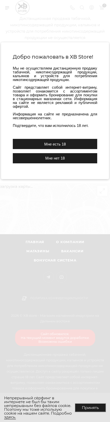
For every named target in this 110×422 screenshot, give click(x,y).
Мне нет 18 (55, 158)
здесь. (10, 417)
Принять (90, 407)
